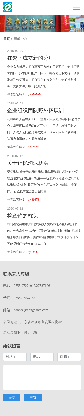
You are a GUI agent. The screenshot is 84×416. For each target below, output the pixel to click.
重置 (33, 398)
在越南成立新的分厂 (30, 58)
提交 (11, 398)
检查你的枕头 (22, 216)
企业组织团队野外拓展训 (35, 111)
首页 (6, 39)
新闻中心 (21, 39)
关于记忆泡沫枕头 (27, 163)
